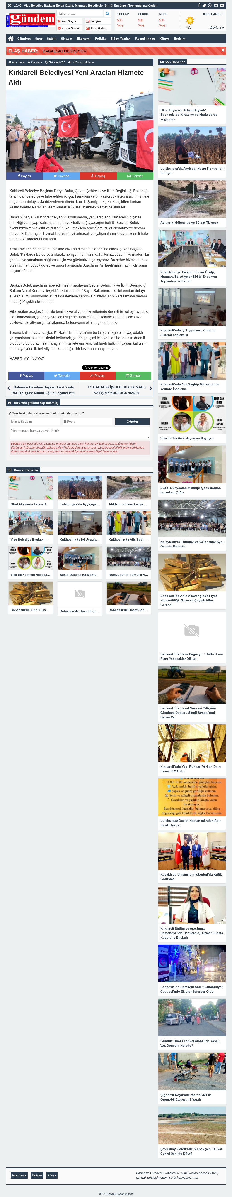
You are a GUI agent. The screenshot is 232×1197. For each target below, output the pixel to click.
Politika (100, 38)
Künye (165, 38)
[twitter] (204, 5)
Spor (38, 38)
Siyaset (66, 38)
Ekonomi (83, 38)
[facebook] (199, 5)
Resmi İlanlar (145, 38)
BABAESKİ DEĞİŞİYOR (65, 51)
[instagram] (216, 5)
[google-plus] (210, 5)
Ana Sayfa (68, 21)
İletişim (95, 21)
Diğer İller (218, 27)
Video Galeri (70, 28)
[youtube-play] (222, 5)
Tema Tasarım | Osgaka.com (116, 1193)
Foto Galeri (98, 28)
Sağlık (51, 38)
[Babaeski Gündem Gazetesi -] (30, 19)
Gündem (24, 38)
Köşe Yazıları (121, 38)
